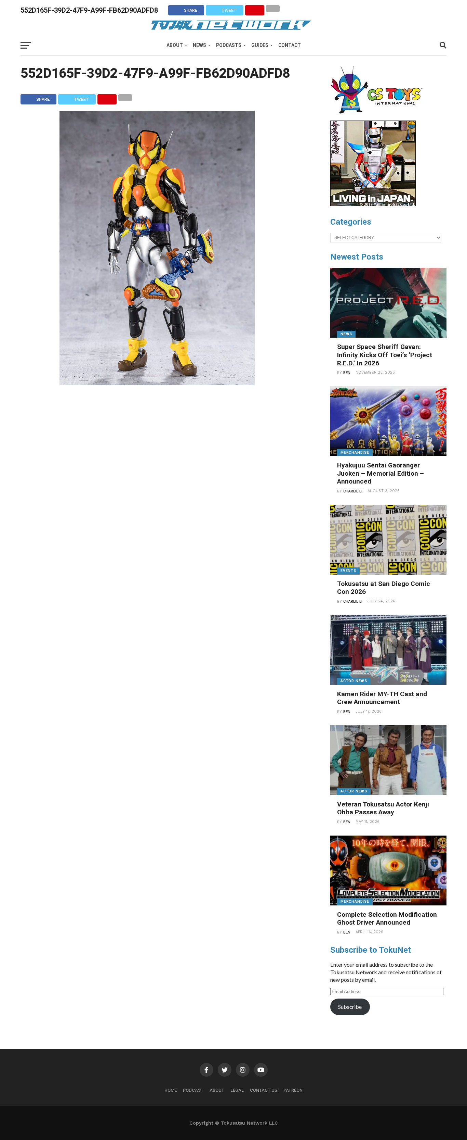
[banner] (373, 204)
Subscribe (350, 1006)
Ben (346, 373)
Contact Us (263, 1090)
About (174, 45)
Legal (237, 1090)
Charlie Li (352, 491)
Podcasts (228, 45)
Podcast (193, 1090)
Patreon (293, 1090)
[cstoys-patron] (379, 117)
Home (170, 1090)
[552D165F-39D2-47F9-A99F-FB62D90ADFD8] (157, 383)
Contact (289, 45)
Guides (259, 45)
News (199, 45)
